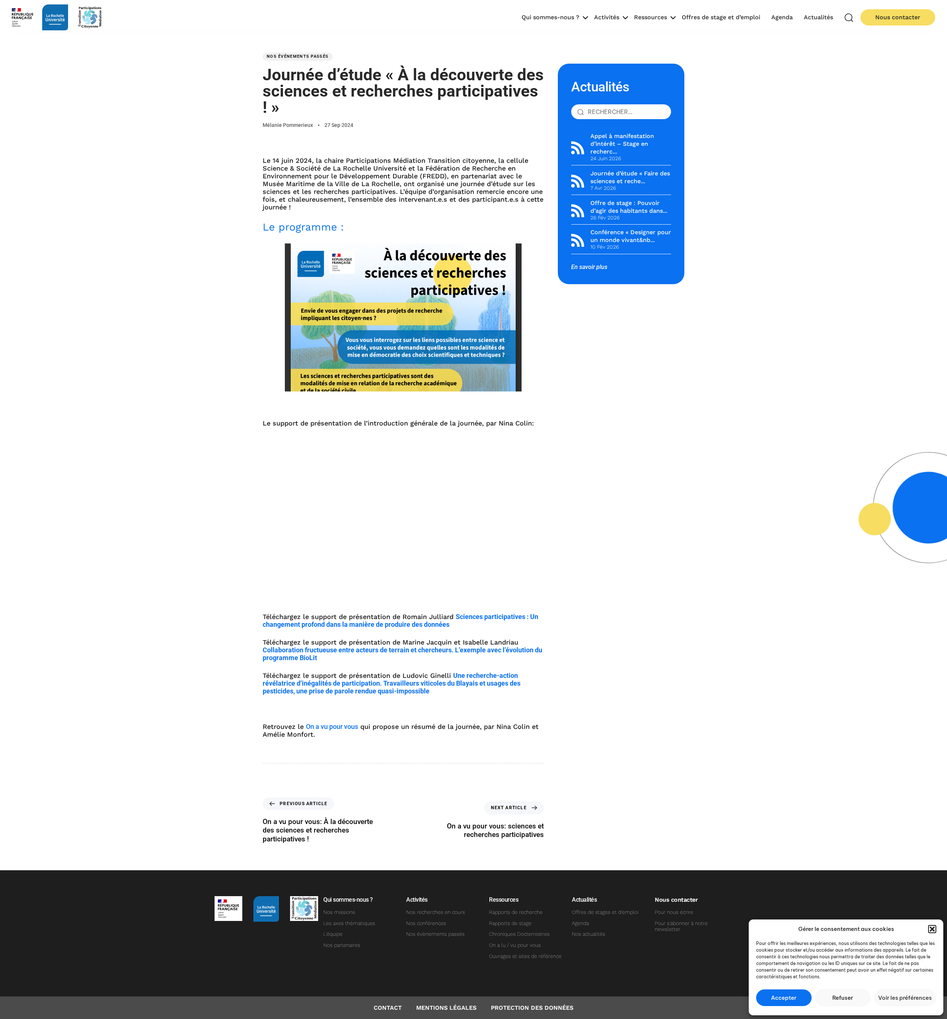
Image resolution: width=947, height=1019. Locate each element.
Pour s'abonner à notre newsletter (681, 926)
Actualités (818, 17)
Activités (606, 17)
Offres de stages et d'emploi (605, 912)
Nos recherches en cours (435, 912)
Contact (388, 1007)
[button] (932, 929)
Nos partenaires (341, 945)
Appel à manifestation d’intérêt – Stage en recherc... (622, 143)
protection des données (532, 1007)
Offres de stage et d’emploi (721, 17)
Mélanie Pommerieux (288, 125)
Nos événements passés (297, 56)
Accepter (783, 997)
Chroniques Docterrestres (519, 934)
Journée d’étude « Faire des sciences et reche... (630, 177)
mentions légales (446, 1007)
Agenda (782, 17)
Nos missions (339, 912)
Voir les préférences (905, 997)
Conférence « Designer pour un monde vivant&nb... (630, 236)
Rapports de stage (510, 923)
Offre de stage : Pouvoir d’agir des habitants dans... (628, 206)
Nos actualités (588, 934)
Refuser (842, 997)
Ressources (650, 17)
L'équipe (333, 934)
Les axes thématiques (349, 923)
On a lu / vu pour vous (515, 945)
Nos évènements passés (435, 934)
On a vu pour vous (332, 726)
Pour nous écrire (674, 912)
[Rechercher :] (621, 111)
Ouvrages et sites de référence (525, 956)
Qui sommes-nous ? (550, 17)
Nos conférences (426, 923)
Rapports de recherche (516, 912)
